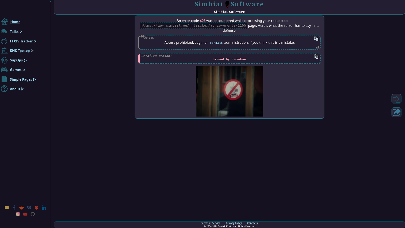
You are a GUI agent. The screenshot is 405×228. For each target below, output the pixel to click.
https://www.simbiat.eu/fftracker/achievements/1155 (193, 26)
